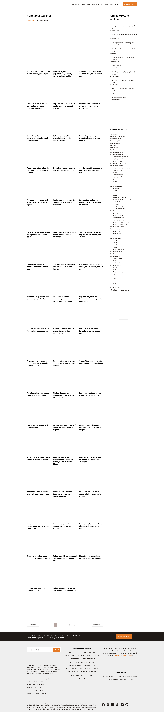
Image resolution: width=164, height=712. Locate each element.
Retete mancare (115, 265)
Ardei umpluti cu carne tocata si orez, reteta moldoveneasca (62, 494)
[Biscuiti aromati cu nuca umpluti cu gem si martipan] (39, 543)
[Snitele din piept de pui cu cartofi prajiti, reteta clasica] (65, 576)
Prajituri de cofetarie (119, 197)
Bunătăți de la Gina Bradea (123, 655)
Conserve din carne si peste (121, 168)
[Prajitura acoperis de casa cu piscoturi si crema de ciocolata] (91, 445)
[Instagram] (112, 704)
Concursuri (113, 134)
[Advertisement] (65, 35)
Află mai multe (124, 636)
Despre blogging (115, 138)
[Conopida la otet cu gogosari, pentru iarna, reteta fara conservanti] (65, 284)
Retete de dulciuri (116, 186)
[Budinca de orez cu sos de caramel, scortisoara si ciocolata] (65, 188)
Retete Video (109, 4)
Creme (117, 204)
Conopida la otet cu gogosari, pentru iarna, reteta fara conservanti (62, 299)
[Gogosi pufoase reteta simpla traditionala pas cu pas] (39, 252)
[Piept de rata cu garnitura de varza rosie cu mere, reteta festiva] (91, 91)
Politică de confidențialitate (37, 693)
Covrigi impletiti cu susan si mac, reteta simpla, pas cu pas (90, 170)
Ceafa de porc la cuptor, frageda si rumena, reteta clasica (89, 138)
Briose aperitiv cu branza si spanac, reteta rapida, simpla (64, 526)
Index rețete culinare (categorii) (38, 679)
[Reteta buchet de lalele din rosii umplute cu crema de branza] (39, 155)
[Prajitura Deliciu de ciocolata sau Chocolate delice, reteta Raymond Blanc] (65, 445)
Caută (57, 650)
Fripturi (114, 267)
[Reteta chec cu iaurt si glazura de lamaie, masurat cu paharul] (91, 188)
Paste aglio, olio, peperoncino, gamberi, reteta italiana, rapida (62, 74)
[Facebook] (103, 704)
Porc (113, 281)
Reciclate (113, 145)
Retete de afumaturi (116, 152)
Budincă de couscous (119, 97)
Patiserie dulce (117, 193)
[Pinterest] (126, 704)
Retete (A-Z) (75, 4)
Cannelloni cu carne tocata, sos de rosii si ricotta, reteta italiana (64, 363)
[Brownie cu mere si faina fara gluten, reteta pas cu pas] (91, 316)
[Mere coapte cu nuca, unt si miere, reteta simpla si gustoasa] (65, 220)
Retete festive (114, 254)
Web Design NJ (88, 709)
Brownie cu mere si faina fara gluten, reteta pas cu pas (89, 331)
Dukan (114, 247)
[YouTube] (122, 704)
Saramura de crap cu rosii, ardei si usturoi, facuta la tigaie (38, 202)
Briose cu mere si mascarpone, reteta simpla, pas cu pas (38, 526)
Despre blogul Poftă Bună (35, 685)
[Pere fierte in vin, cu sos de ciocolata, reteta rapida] (39, 380)
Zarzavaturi (116, 184)
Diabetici (115, 242)
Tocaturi (115, 283)
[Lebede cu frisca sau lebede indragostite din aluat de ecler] (39, 220)
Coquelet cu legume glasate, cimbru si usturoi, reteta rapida (37, 138)
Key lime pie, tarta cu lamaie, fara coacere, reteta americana (90, 299)
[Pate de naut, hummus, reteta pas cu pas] (39, 576)
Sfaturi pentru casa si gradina (119, 290)
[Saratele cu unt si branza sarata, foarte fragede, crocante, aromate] (39, 91)
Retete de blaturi (120, 209)
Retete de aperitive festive (121, 157)
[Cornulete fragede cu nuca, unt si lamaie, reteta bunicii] (65, 155)
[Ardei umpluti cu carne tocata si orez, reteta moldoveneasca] (65, 479)
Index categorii (85, 4)
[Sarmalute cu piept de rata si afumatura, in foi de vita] (39, 284)
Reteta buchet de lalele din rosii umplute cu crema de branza (38, 170)
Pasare (114, 276)
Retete (112, 150)
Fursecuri (115, 190)
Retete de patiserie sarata (120, 224)
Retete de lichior (117, 177)
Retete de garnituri (118, 159)
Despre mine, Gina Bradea (35, 682)
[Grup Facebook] (108, 704)
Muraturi (115, 172)
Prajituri (114, 195)
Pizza (114, 260)
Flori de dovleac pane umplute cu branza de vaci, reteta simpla (64, 395)
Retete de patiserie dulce (120, 222)
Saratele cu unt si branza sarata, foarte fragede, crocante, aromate (37, 106)
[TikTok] (117, 704)
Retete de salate (117, 161)
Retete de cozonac (118, 220)
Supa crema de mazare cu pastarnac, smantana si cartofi (64, 106)
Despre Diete (116, 240)
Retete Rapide (114, 288)
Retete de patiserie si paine (119, 211)
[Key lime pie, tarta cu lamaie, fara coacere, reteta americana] (91, 284)
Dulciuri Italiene (117, 258)
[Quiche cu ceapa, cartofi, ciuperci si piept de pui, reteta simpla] (65, 316)
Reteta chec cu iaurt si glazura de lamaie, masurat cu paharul (90, 202)
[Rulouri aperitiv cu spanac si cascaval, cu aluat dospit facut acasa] (65, 543)
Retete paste (116, 263)
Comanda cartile (129, 4)
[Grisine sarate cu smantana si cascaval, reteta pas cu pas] (91, 511)
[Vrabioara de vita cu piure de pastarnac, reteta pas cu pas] (91, 59)
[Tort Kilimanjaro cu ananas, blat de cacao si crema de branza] (65, 252)
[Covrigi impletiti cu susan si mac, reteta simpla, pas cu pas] (91, 155)
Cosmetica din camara (117, 136)
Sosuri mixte (116, 233)
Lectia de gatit (115, 141)
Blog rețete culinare (34, 687)
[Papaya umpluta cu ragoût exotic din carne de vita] (91, 380)
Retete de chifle (117, 215)
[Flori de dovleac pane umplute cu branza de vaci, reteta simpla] (65, 380)
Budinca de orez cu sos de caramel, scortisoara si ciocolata (64, 202)
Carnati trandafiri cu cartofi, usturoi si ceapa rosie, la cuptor (64, 427)
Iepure (114, 269)
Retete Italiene (115, 256)
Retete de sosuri (115, 229)
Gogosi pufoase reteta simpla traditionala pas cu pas (37, 266)
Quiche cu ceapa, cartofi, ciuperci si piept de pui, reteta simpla (63, 331)
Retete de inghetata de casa (121, 199)
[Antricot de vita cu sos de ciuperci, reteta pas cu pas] (39, 479)
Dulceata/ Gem (117, 170)
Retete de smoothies (117, 227)
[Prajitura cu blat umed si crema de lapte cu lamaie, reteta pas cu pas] (39, 348)
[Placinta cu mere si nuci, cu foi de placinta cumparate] (39, 316)
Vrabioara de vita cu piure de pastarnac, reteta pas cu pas (90, 74)
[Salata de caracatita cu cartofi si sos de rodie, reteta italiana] (65, 123)
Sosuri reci (115, 236)
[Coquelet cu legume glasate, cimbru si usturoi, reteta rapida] (39, 123)
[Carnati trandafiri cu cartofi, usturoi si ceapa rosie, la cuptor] (65, 413)
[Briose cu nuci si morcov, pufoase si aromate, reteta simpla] (91, 413)
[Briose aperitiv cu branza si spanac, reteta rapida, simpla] (65, 511)
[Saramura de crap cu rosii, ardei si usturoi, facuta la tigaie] (39, 188)
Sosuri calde (116, 231)
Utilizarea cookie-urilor (35, 690)
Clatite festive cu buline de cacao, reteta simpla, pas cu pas (91, 266)
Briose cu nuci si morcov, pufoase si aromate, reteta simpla (90, 427)
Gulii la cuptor (116, 66)
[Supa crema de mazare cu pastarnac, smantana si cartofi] (65, 91)
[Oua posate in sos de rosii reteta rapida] (39, 413)
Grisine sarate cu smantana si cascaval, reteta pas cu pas (90, 526)
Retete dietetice (115, 238)
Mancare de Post (117, 272)
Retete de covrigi (118, 217)
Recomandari (114, 147)
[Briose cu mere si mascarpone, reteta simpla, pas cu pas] (39, 511)
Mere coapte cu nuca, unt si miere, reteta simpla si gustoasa (64, 234)
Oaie (113, 274)
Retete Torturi (116, 202)
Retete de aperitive (116, 154)
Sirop (114, 179)
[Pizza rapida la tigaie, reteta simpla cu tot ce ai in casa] (39, 445)
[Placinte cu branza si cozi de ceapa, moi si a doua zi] (91, 543)
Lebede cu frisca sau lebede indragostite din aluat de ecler (38, 234)
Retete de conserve (116, 166)
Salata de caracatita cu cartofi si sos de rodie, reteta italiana (63, 138)
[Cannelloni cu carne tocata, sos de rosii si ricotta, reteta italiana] (65, 348)
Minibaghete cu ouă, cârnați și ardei (123, 43)
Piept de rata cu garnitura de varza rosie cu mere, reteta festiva (90, 106)
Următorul (96, 625)
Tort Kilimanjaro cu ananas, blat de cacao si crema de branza (64, 266)
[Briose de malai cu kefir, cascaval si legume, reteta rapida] (91, 479)
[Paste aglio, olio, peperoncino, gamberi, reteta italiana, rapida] (65, 59)
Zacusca (115, 181)
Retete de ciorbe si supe (118, 163)
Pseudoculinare (115, 143)
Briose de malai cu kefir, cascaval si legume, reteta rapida (90, 494)
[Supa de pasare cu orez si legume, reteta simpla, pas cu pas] (91, 220)
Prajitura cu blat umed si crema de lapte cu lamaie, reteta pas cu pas (37, 363)
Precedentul (33, 625)
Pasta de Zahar (119, 206)
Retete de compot (118, 175)
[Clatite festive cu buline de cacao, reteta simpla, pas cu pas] (91, 252)
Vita (113, 285)
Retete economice (116, 251)
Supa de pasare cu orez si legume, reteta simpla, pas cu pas (90, 234)
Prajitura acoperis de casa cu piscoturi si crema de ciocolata (90, 459)
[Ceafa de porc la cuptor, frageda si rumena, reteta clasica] (91, 123)
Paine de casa (116, 213)
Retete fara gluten (118, 249)
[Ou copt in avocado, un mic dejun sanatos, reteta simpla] (91, 348)
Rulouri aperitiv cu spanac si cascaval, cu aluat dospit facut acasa (65, 558)
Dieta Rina (115, 245)
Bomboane (115, 188)
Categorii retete (97, 4)
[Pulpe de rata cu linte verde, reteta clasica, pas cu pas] (39, 59)
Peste (114, 279)
